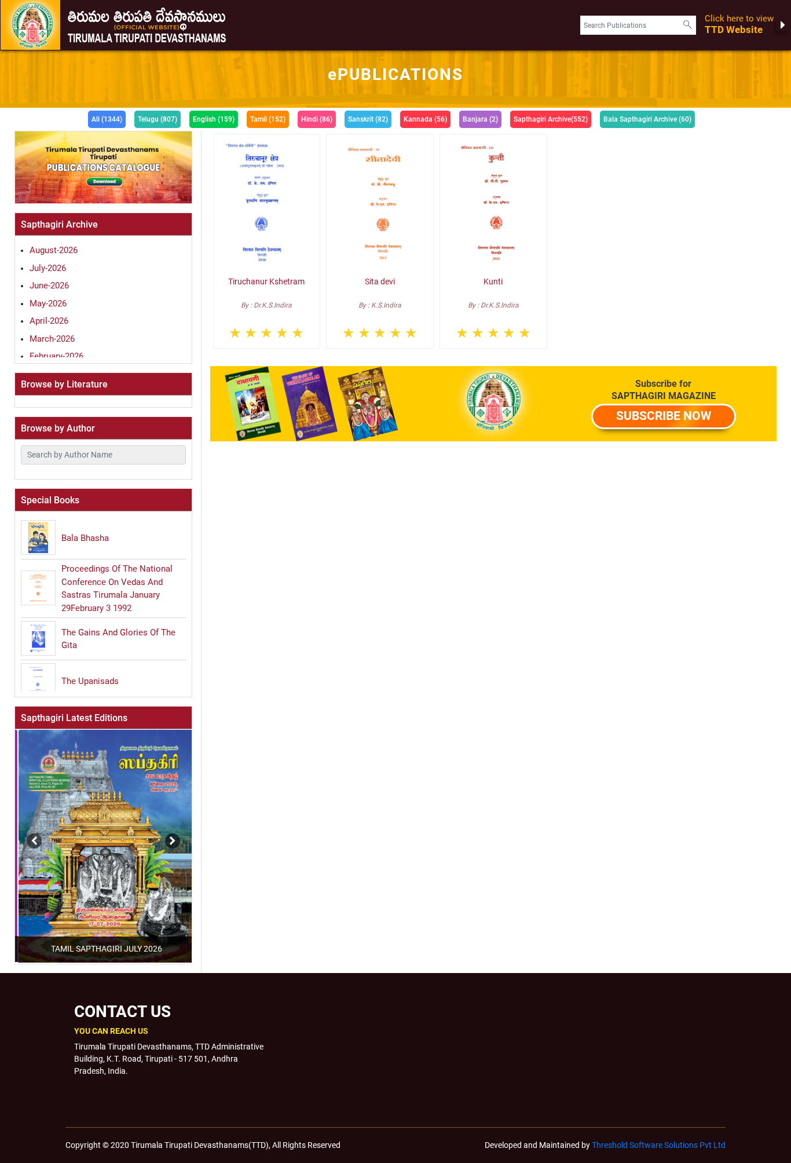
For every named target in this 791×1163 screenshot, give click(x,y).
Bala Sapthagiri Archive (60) (647, 119)
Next (169, 835)
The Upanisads (90, 681)
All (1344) (106, 119)
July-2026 (48, 268)
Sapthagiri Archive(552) (551, 119)
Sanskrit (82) (368, 119)
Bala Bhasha (85, 538)
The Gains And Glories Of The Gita (118, 639)
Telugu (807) (157, 119)
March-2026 (52, 339)
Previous (14, 835)
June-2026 (49, 285)
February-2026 (56, 356)
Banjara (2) (480, 119)
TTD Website (739, 24)
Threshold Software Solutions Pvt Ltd (659, 1145)
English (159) (214, 119)
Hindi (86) (316, 119)
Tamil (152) (267, 119)
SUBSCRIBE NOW (663, 416)
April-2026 (49, 321)
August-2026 (54, 250)
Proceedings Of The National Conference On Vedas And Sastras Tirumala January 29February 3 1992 (117, 588)
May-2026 (48, 303)
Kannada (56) (425, 119)
